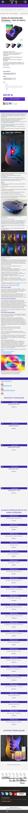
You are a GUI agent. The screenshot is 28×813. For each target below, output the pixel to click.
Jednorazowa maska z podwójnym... (14, 633)
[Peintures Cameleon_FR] (2, 388)
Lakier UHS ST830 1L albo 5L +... (14, 468)
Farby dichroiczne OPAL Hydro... (14, 677)
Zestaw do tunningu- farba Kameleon (14, 615)
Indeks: (2, 21)
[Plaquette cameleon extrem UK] (2, 392)
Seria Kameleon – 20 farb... (14, 562)
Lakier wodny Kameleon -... (14, 553)
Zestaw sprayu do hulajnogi (8, 351)
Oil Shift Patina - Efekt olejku (14, 598)
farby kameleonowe (11, 124)
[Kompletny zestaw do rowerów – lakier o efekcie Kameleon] (14, 32)
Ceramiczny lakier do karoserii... (14, 447)
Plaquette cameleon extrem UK (8, 390)
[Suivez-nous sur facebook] (3, 793)
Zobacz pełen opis (6, 67)
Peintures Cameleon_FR (6, 385)
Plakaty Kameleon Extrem (14, 695)
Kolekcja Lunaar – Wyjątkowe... (14, 713)
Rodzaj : (4, 76)
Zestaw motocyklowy (6, 352)
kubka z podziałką (16, 283)
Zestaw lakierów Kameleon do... (14, 668)
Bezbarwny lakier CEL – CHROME (14, 490)
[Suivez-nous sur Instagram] (11, 793)
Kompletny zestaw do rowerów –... (14, 660)
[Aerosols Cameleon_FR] (2, 383)
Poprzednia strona (4, 13)
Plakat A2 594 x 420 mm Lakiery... (14, 571)
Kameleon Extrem (14, 545)
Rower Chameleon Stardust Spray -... (14, 606)
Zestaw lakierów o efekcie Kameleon (14, 536)
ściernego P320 (20, 223)
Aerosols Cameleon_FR (6, 380)
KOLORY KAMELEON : (7, 71)
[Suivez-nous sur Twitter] (7, 793)
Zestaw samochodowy (7, 353)
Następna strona (23, 13)
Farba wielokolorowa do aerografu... (14, 722)
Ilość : (4, 82)
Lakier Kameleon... (14, 527)
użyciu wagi (18, 282)
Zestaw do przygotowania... (14, 642)
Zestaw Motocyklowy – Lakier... (14, 651)
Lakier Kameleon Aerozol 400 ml (14, 518)
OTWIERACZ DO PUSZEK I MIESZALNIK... (14, 624)
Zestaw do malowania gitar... (14, 764)
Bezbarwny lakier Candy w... (14, 425)
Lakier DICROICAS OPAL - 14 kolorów (14, 686)
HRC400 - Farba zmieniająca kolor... (14, 580)
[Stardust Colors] (13, 1)
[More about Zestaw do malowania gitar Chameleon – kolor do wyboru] (14, 748)
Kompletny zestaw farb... (14, 704)
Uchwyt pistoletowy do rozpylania (14, 589)
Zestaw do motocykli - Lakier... (14, 404)
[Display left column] (7, 811)
